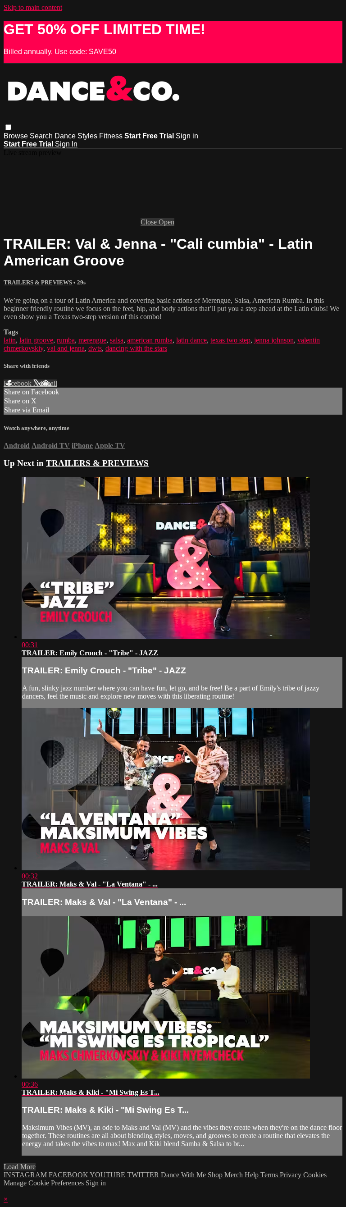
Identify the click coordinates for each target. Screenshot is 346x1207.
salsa (116, 340)
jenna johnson (274, 340)
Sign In (66, 144)
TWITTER (143, 1175)
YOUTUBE (107, 1175)
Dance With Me (183, 1175)
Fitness (111, 136)
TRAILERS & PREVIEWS (38, 282)
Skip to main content (33, 7)
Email (49, 383)
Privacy (291, 1175)
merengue (92, 340)
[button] (8, 127)
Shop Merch (225, 1175)
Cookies (315, 1175)
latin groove (36, 340)
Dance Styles (76, 136)
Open (166, 222)
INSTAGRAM (25, 1175)
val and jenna (66, 348)
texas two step (230, 340)
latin (10, 340)
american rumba (150, 340)
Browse (17, 136)
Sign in (187, 136)
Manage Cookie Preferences (45, 1183)
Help (252, 1175)
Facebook (18, 383)
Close (150, 222)
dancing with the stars (136, 348)
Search (42, 136)
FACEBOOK (68, 1175)
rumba (66, 340)
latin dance (191, 340)
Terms (270, 1175)
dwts (95, 348)
